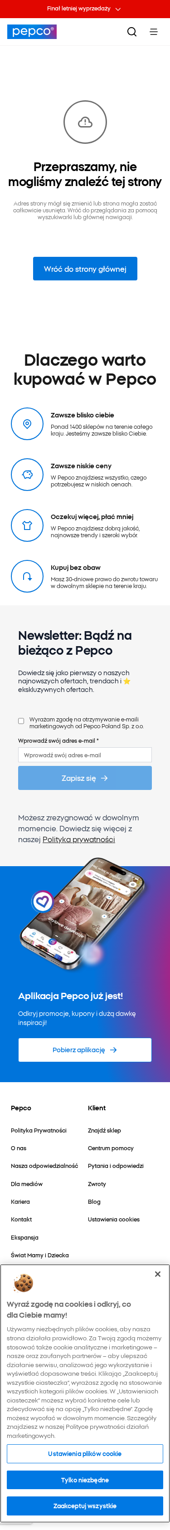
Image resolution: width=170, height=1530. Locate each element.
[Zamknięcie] (158, 1274)
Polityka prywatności (79, 839)
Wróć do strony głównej (85, 269)
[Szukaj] (132, 32)
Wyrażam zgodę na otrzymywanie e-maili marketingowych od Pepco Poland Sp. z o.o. (86, 723)
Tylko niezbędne (85, 1480)
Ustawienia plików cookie (84, 1453)
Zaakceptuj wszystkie (85, 1505)
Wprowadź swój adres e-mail (58, 740)
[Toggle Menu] (154, 32)
